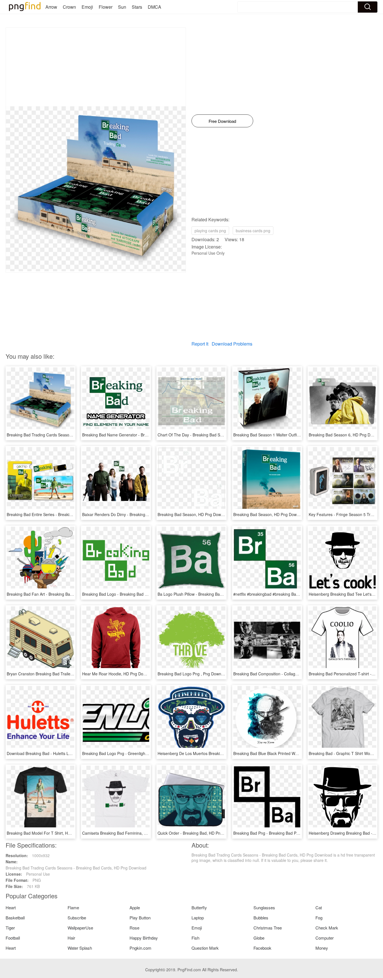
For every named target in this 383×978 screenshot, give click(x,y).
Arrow (51, 7)
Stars (137, 7)
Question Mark (205, 948)
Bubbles (260, 918)
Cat (318, 907)
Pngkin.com (140, 948)
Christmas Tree (267, 928)
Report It (200, 343)
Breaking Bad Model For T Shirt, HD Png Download (52, 833)
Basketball (15, 918)
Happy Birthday (144, 938)
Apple (135, 907)
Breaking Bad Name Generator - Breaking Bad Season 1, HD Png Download (149, 435)
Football (13, 938)
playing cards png (210, 230)
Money (321, 948)
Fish (195, 938)
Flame (73, 907)
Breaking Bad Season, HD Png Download (194, 514)
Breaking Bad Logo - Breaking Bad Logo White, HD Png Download (141, 594)
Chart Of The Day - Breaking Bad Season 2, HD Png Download (213, 435)
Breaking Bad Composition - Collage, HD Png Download (282, 673)
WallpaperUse (80, 928)
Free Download (222, 121)
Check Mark (326, 928)
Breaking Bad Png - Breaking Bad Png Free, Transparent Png (287, 833)
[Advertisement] (96, 67)
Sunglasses (264, 907)
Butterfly (199, 907)
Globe (258, 938)
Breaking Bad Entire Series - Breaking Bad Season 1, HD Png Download (71, 514)
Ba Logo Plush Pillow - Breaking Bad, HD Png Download (207, 594)
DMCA (154, 7)
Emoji (87, 7)
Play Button (140, 918)
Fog (318, 918)
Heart (11, 907)
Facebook (262, 948)
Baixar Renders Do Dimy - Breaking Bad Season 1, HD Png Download (144, 514)
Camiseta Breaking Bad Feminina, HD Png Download (129, 833)
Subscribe (77, 918)
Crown (69, 7)
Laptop (198, 918)
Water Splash (80, 948)
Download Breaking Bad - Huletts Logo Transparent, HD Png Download (70, 753)
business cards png (253, 230)
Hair (71, 938)
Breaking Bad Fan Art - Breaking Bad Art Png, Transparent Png (63, 594)
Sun (122, 7)
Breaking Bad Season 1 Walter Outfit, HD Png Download (283, 435)
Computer (324, 938)
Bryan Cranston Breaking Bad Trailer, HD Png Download (56, 673)
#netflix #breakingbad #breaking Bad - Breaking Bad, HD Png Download (297, 594)
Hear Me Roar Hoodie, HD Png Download (119, 673)
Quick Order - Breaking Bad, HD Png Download (199, 833)
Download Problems (232, 343)
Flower (105, 7)
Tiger (10, 928)
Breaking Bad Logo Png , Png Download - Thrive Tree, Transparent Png (221, 673)
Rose (134, 928)
